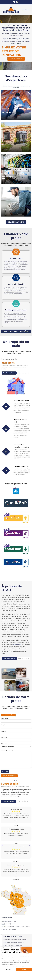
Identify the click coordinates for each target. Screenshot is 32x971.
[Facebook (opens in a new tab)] (14, 2)
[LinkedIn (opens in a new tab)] (17, 2)
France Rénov (16, 644)
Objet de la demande (6, 743)
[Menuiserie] (16, 137)
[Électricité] (16, 169)
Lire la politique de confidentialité (9, 964)
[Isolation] (16, 105)
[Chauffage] (16, 202)
